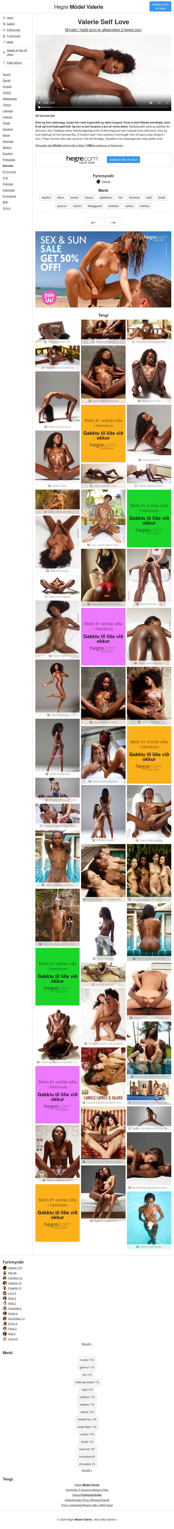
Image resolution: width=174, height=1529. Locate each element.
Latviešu (8, 111)
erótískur (113, 206)
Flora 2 (12, 1329)
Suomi (7, 74)
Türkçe (7, 105)
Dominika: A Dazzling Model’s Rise (87, 1490)
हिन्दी (5, 202)
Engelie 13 (14, 1288)
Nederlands (10, 99)
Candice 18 (15, 1278)
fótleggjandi (95, 206)
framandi (134, 197)
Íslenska (8, 166)
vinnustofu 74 (87, 1464)
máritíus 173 (87, 1397)
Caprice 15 (14, 1283)
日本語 (7, 93)
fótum (60, 197)
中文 (5, 178)
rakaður (46, 197)
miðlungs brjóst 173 (87, 1382)
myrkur (77, 206)
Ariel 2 (12, 1303)
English (7, 86)
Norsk (6, 135)
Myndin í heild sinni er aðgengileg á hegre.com (103, 29)
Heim (10, 18)
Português (9, 160)
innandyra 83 (87, 1456)
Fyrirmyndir (13, 36)
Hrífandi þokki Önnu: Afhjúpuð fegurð (87, 1500)
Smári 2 (13, 1313)
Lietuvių (7, 117)
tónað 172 (87, 1442)
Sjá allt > (87, 1344)
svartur (74, 197)
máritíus (144, 206)
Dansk (7, 80)
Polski (6, 123)
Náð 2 (11, 1334)
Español (8, 153)
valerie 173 (87, 1412)
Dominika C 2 (16, 1318)
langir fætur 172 (87, 1427)
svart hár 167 (87, 1449)
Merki (10, 42)
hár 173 (87, 1375)
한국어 (7, 208)
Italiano (7, 147)
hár (121, 197)
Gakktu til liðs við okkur (160, 6)
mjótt (149, 197)
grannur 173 (87, 1367)
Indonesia (9, 190)
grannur (62, 206)
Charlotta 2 (14, 1308)
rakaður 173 (87, 1404)
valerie (129, 206)
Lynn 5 (12, 1293)
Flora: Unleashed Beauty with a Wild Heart (87, 1505)
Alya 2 (12, 1298)
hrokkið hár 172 (87, 1419)
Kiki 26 (12, 1273)
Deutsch (8, 129)
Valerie (106, 181)
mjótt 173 (87, 1390)
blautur (89, 197)
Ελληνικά (9, 172)
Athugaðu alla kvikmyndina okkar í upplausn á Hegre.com (79, 145)
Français (8, 184)
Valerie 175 (15, 1268)
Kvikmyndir (13, 30)
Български (9, 196)
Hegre (78, 6)
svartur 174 (87, 1360)
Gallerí (11, 24)
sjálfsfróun (106, 197)
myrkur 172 (87, 1434)
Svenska (8, 141)
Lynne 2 (13, 1339)
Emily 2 (12, 1324)
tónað (161, 197)
